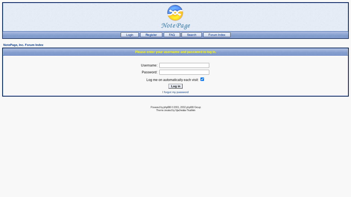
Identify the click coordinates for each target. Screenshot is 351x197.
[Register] (151, 36)
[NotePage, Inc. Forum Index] (217, 36)
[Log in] (129, 36)
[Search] (191, 36)
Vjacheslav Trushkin (185, 110)
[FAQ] (171, 36)
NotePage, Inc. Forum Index (23, 45)
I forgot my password (175, 92)
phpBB (167, 107)
